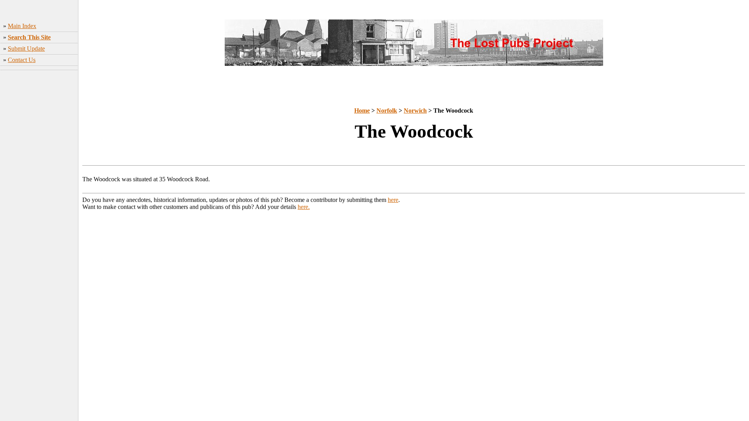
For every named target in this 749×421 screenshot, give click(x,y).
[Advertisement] (39, 195)
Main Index (22, 26)
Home (362, 110)
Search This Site (29, 37)
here (393, 199)
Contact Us (21, 60)
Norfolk (386, 110)
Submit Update (26, 48)
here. (304, 206)
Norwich (415, 110)
